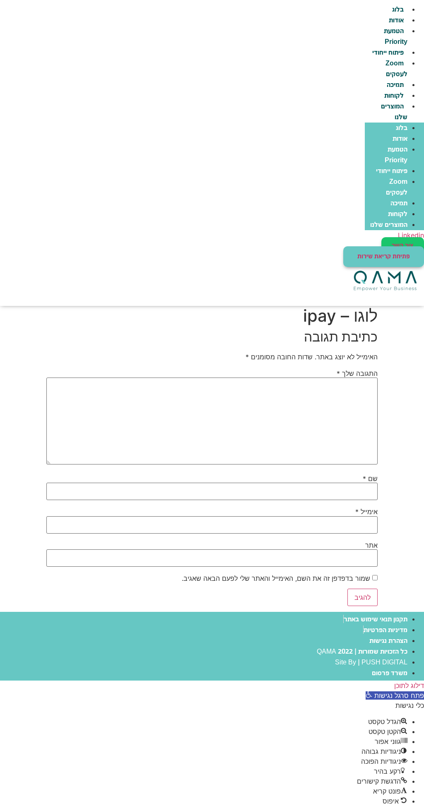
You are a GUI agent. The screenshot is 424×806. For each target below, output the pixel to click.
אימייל (366, 511)
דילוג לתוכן (409, 685)
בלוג (398, 9)
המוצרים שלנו (394, 112)
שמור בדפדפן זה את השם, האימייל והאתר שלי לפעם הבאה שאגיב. (276, 578)
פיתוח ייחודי (388, 52)
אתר (371, 545)
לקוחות (394, 95)
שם (370, 478)
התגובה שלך (357, 373)
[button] (395, 695)
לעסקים (395, 69)
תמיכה (395, 85)
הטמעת (394, 37)
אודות (396, 20)
